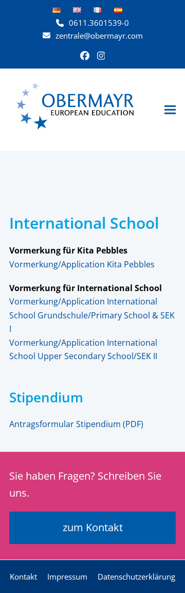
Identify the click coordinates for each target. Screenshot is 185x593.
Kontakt (23, 576)
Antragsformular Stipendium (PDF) (76, 424)
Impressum (67, 576)
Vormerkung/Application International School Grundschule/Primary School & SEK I (92, 315)
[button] (170, 109)
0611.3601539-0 (99, 23)
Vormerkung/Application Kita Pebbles (82, 264)
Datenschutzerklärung (136, 576)
